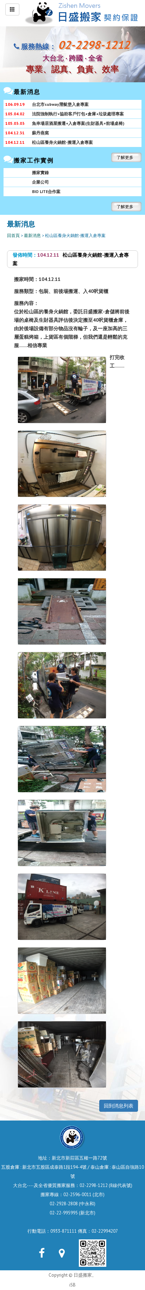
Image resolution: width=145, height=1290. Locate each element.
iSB (72, 1285)
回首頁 (13, 235)
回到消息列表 (118, 1106)
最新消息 (32, 235)
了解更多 (124, 157)
